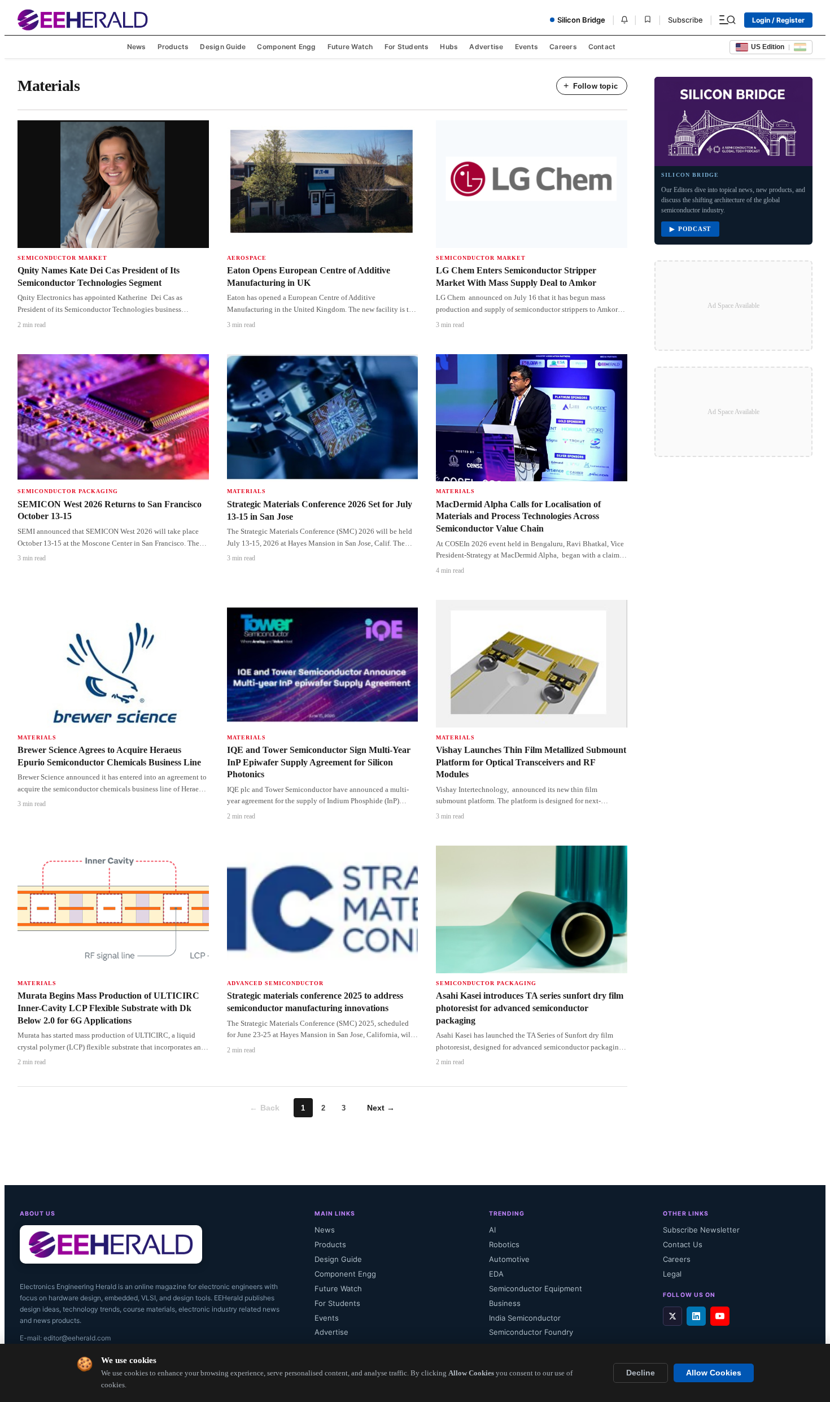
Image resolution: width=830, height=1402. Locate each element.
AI (492, 1229)
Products (173, 46)
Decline (640, 1373)
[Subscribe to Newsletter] (624, 20)
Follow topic (590, 85)
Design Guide (223, 46)
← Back (264, 1108)
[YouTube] (719, 1316)
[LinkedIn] (696, 1316)
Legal (672, 1273)
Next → (381, 1108)
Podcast (690, 229)
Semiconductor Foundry (531, 1331)
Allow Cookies (713, 1373)
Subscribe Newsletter (701, 1229)
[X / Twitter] (672, 1316)
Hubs (449, 46)
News (136, 46)
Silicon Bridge (581, 19)
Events (526, 46)
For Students (407, 46)
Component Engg (286, 46)
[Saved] (647, 20)
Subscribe (685, 19)
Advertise (486, 46)
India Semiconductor (525, 1317)
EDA (496, 1273)
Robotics (504, 1244)
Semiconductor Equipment (535, 1288)
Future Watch (350, 46)
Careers (563, 46)
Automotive (509, 1259)
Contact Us (682, 1244)
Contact (602, 46)
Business (505, 1303)
